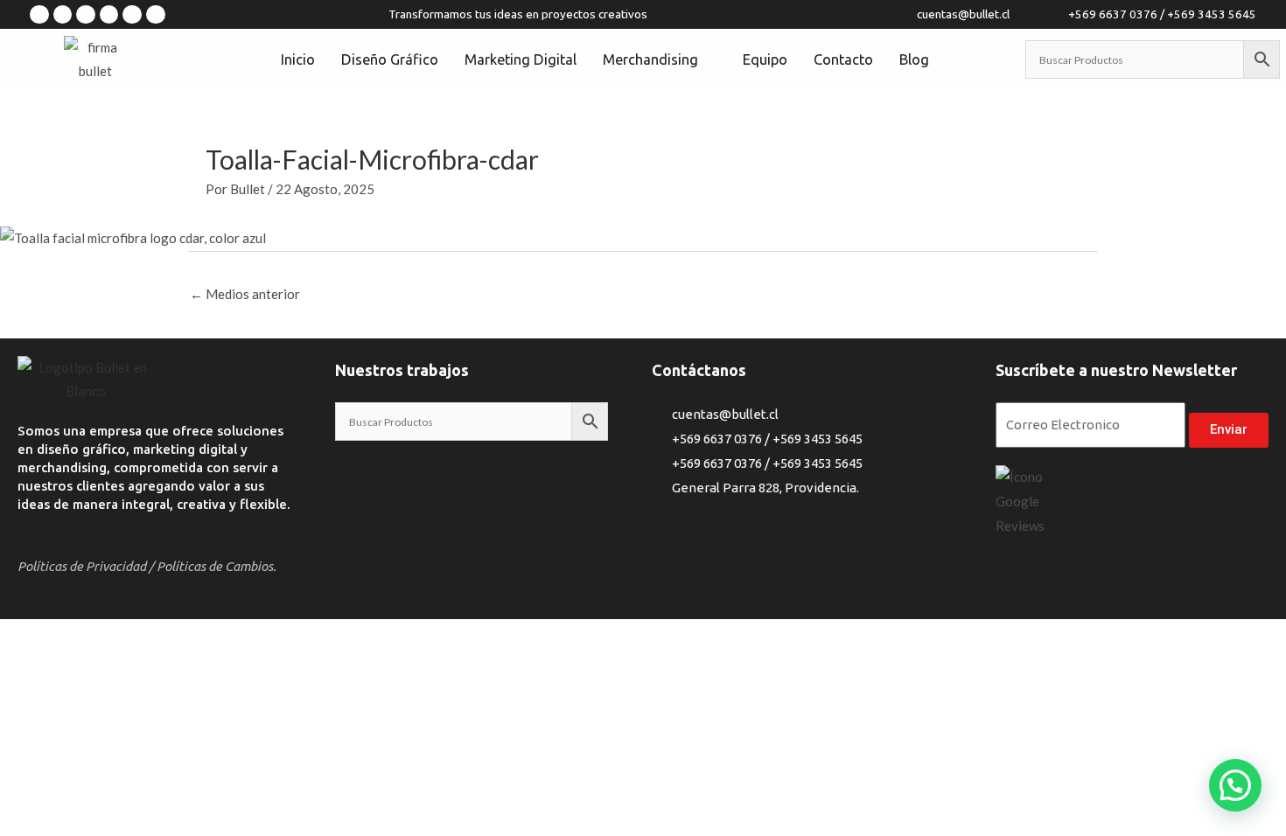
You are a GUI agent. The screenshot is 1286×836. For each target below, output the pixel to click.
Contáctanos (699, 370)
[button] (1235, 785)
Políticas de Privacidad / (85, 566)
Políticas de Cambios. (216, 566)
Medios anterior (245, 294)
